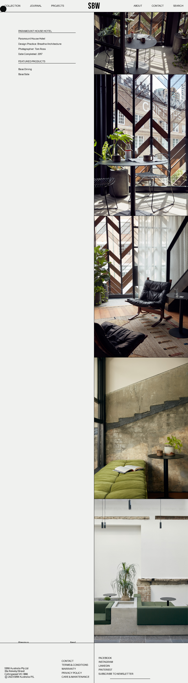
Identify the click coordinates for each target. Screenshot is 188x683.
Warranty (69, 669)
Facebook (105, 658)
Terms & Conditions (75, 665)
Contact (158, 6)
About (138, 6)
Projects (57, 6)
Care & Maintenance (75, 677)
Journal (35, 6)
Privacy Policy (72, 673)
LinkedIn (104, 666)
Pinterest (105, 670)
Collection (12, 6)
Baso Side (23, 74)
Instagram (106, 662)
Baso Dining (25, 69)
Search (178, 6)
